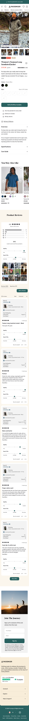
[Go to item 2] (9, 52)
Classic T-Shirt (4, 199)
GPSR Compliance (9, 718)
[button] (23, 68)
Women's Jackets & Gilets (16, 10)
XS (3, 93)
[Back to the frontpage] (2, 10)
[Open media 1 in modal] (26, 14)
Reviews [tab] (4, 287)
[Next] (20, 181)
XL (24, 93)
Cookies (18, 716)
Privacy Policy (13, 716)
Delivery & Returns (8, 121)
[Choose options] (21, 168)
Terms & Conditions (6, 716)
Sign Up (14, 641)
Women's (7, 10)
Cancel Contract (24, 718)
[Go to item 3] (15, 52)
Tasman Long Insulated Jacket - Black (15, 306)
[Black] (2, 85)
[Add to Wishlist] (26, 63)
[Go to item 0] (3, 52)
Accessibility (23, 716)
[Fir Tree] (6, 85)
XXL (4, 98)
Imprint (3, 718)
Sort (15, 296)
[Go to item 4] (21, 52)
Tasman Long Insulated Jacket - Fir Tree (16, 357)
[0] (23, 6)
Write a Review (23, 291)
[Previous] (3, 181)
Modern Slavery (17, 718)
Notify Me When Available (14, 104)
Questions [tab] (13, 287)
